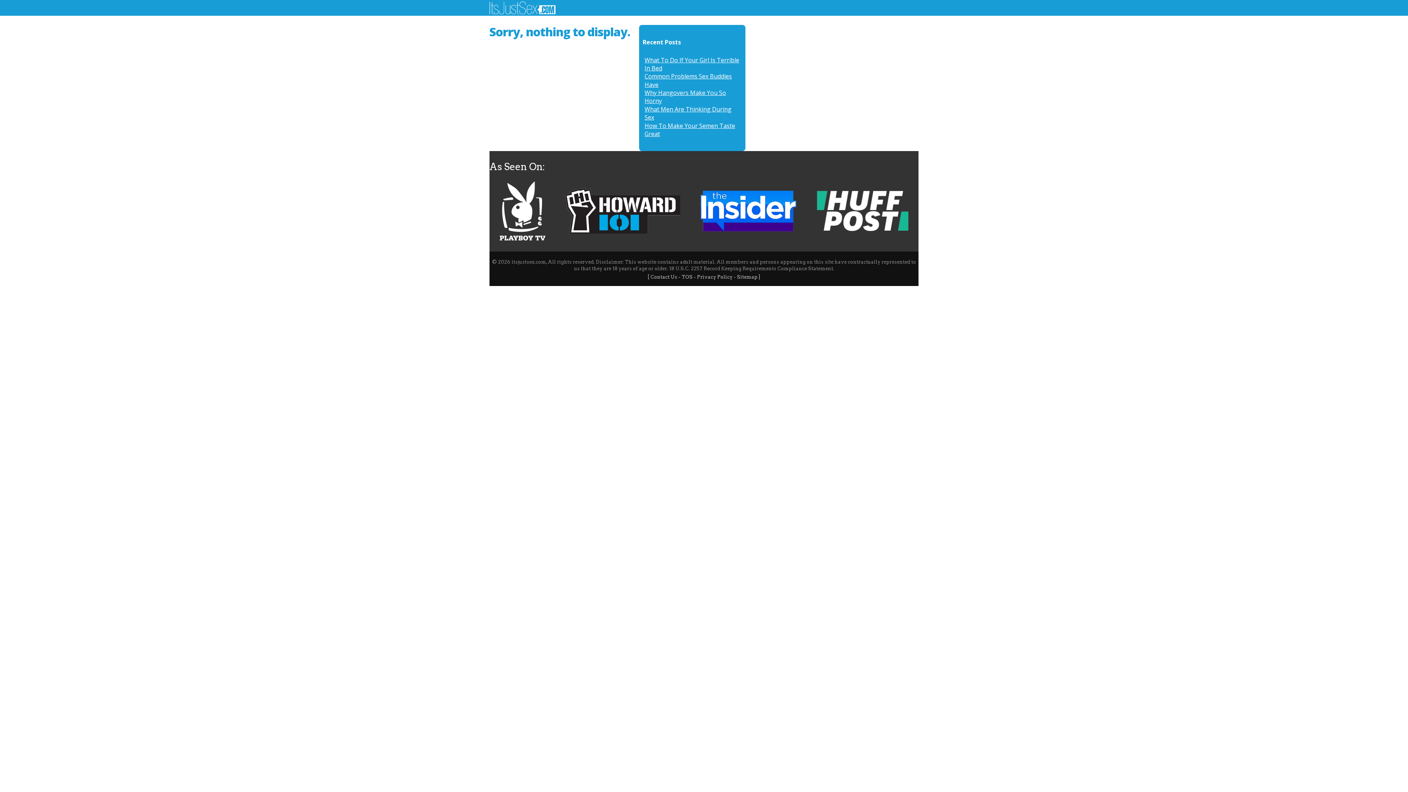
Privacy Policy (715, 277)
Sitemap (747, 277)
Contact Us (663, 277)
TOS (687, 277)
